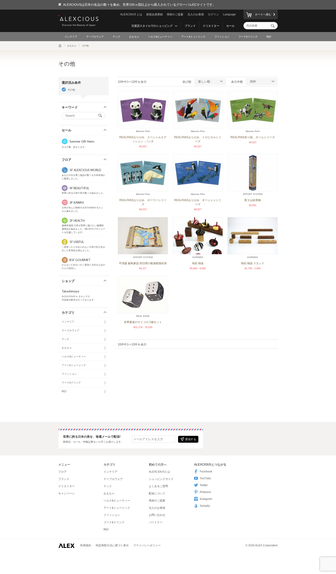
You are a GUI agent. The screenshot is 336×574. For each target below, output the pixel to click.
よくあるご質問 (158, 486)
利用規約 (85, 545)
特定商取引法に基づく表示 (112, 545)
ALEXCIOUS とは (131, 14)
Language (229, 14)
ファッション (221, 36)
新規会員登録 (154, 14)
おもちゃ (134, 36)
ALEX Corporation (266, 545)
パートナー (156, 522)
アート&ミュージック (193, 36)
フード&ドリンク (248, 36)
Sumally (205, 505)
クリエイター (211, 25)
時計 (269, 36)
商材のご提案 (175, 14)
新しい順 (204, 81)
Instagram (206, 499)
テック (116, 36)
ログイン (213, 14)
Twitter (204, 485)
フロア (62, 471)
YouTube (205, 478)
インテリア (71, 36)
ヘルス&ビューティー (160, 36)
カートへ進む (263, 14)
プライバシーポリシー (147, 545)
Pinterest (205, 492)
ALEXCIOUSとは (159, 471)
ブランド (190, 25)
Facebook (206, 471)
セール (230, 25)
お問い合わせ (157, 515)
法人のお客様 (195, 14)
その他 (71, 89)
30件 (253, 81)
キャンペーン (66, 493)
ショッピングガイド (161, 479)
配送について (157, 493)
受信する (190, 439)
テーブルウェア (95, 36)
